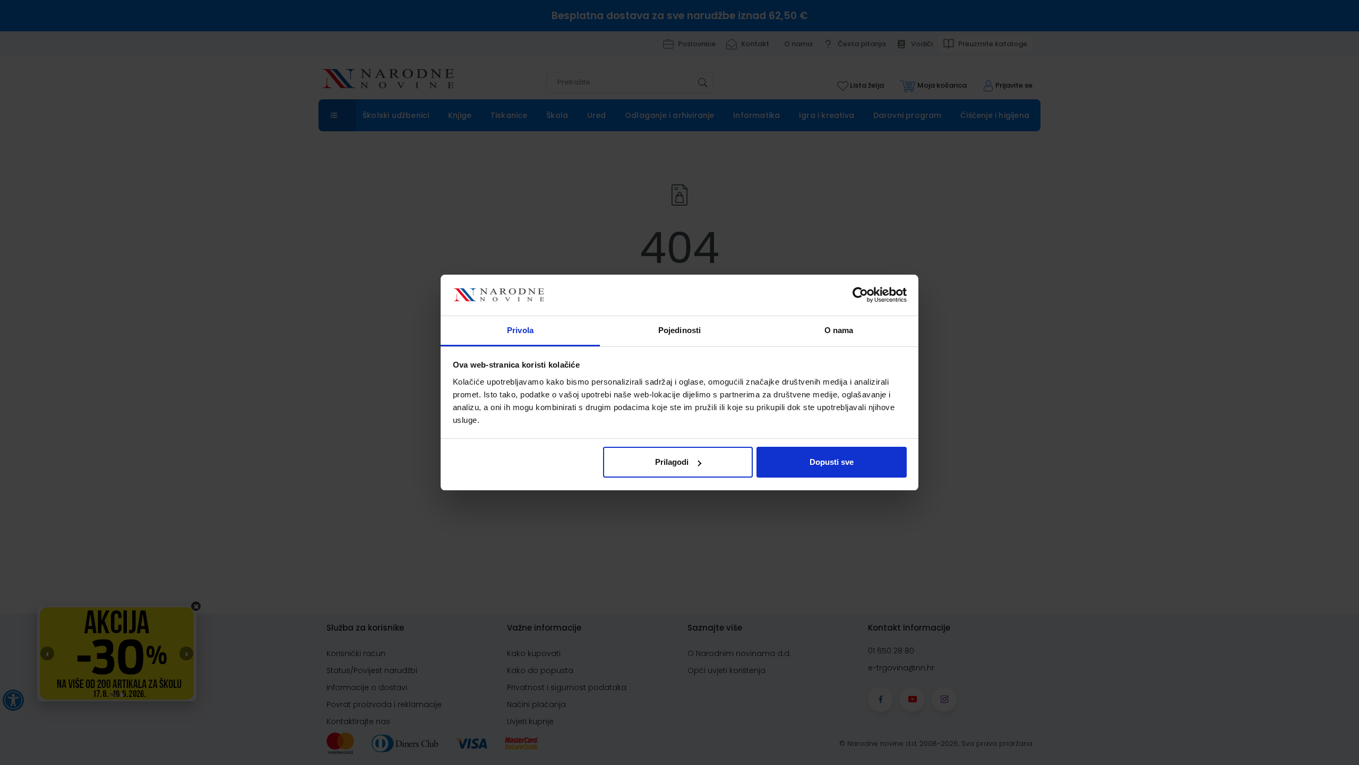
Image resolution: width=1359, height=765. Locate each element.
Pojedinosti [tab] (679, 330)
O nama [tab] (839, 330)
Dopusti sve (832, 461)
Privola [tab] (520, 330)
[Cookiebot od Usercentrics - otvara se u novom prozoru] (860, 295)
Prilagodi (672, 461)
